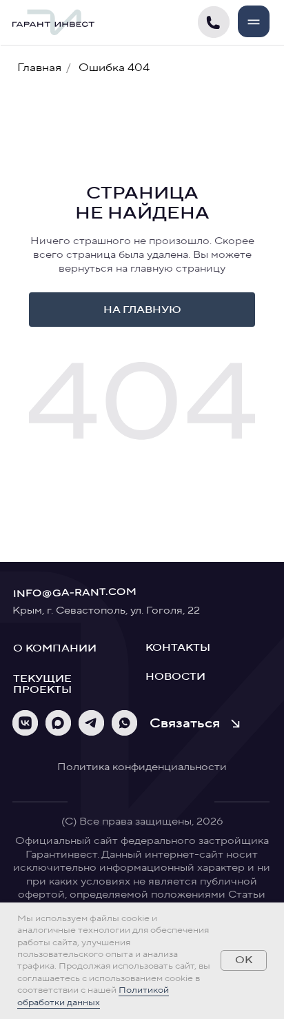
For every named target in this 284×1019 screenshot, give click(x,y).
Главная (39, 67)
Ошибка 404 (114, 67)
